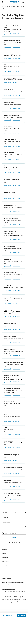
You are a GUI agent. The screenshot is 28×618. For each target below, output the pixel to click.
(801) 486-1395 (16, 146)
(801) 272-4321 (16, 211)
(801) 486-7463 (16, 266)
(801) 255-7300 (16, 500)
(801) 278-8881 (16, 382)
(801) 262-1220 (16, 198)
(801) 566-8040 (16, 460)
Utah (18, 6)
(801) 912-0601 (16, 303)
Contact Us (4, 549)
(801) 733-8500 (16, 172)
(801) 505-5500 (16, 252)
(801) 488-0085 (16, 486)
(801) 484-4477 (16, 329)
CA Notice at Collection (7, 574)
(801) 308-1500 (16, 95)
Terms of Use (5, 570)
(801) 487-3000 (16, 369)
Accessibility (5, 557)
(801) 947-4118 (16, 159)
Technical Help (5, 561)
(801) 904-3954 (16, 473)
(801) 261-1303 (16, 408)
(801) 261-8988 (16, 434)
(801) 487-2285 (16, 47)
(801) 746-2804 (16, 133)
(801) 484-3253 (16, 82)
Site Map (4, 553)
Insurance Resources (6, 578)
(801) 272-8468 (16, 290)
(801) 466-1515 (16, 58)
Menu (5, 1)
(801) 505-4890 (16, 279)
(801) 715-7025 (16, 355)
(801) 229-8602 (16, 120)
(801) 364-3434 (16, 447)
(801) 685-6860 (16, 395)
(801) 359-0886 (16, 421)
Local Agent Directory (9, 6)
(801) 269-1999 (16, 108)
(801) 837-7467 (16, 239)
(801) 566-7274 (16, 34)
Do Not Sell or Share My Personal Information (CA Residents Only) (13, 583)
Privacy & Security (6, 565)
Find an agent (21, 615)
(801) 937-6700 (16, 342)
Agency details (7, 34)
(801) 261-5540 (16, 71)
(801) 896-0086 (16, 224)
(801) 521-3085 (16, 185)
